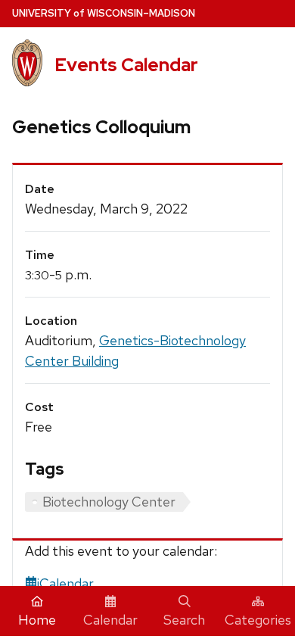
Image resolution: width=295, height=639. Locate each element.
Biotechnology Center (108, 501)
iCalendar (65, 583)
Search (184, 619)
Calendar (110, 619)
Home (37, 619)
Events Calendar (126, 64)
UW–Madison (103, 13)
